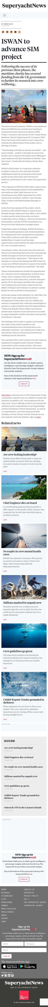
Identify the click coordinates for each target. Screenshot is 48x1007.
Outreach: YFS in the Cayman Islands (22, 807)
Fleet (4, 899)
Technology (7, 896)
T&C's (26, 899)
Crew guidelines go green (17, 651)
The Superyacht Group (35, 902)
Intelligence (7, 912)
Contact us (29, 889)
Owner (4, 905)
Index (4, 915)
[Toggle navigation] (4, 15)
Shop (3, 921)
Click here (5, 395)
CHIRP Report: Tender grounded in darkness (23, 701)
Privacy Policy (31, 896)
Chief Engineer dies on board (20, 502)
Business (5, 893)
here (39, 417)
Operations (6, 902)
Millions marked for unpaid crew (22, 602)
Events (4, 918)
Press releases (8, 909)
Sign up (24, 384)
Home (3, 889)
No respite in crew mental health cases (22, 553)
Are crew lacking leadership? (20, 454)
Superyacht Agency (33, 905)
